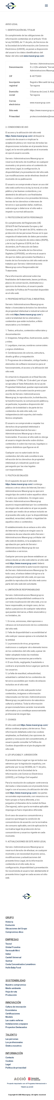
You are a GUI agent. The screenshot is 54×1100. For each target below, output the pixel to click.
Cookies (9, 1061)
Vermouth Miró (12, 950)
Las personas (11, 1039)
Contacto (9, 1057)
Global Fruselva (12, 947)
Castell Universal (13, 957)
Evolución (10, 925)
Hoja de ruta (11, 992)
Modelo (9, 1017)
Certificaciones (12, 1014)
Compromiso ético (14, 932)
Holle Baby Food (13, 967)
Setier (8, 954)
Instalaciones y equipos (16, 1024)
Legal (8, 1064)
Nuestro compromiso (15, 985)
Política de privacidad (15, 1068)
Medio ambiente (13, 988)
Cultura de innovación (15, 1007)
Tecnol (8, 944)
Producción (11, 995)
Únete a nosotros (13, 1046)
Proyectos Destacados (16, 1027)
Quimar (9, 961)
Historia (9, 922)
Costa (20, 964)
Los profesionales (14, 1042)
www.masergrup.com (34, 56)
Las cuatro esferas (14, 1020)
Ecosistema (11, 1010)
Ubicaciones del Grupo (16, 928)
